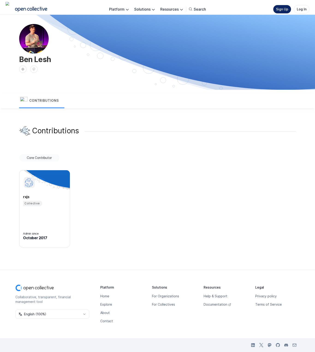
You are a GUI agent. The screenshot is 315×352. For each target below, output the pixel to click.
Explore (106, 304)
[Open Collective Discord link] (286, 345)
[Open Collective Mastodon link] (269, 345)
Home (104, 296)
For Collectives (163, 304)
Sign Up (282, 9)
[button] (41, 100)
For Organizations (165, 296)
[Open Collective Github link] (278, 345)
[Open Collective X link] (261, 345)
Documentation (215, 304)
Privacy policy (266, 296)
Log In (301, 9)
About (105, 313)
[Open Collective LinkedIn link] (253, 345)
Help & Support (215, 296)
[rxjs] (28, 182)
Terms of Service (268, 304)
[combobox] (52, 314)
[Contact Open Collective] (294, 345)
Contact (106, 321)
